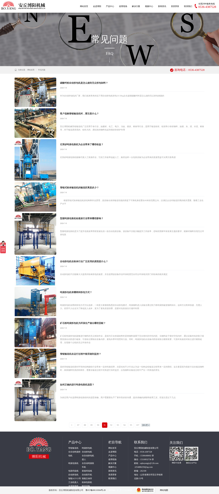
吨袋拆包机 (87, 448)
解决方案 (112, 463)
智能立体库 (87, 478)
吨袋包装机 (73, 463)
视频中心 (112, 467)
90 (98, 425)
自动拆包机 (87, 452)
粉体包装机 (87, 482)
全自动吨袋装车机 (88, 465)
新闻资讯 (112, 471)
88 (85, 425)
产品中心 (112, 456)
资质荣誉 (112, 475)
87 (78, 425)
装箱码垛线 (87, 471)
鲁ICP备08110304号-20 (96, 490)
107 (137, 425)
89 (91, 425)
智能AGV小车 (74, 478)
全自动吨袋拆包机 (74, 454)
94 (124, 425)
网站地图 (164, 490)
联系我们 (112, 478)
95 (131, 425)
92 (111, 425)
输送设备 (86, 486)
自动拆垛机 (73, 475)
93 (118, 425)
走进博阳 (112, 452)
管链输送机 (73, 448)
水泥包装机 (73, 486)
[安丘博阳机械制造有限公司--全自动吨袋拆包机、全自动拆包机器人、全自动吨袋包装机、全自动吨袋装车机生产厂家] (23, 5)
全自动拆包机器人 (88, 457)
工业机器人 (73, 482)
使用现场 (112, 459)
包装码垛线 (73, 471)
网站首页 (30, 70)
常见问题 (41, 70)
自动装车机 (87, 475)
